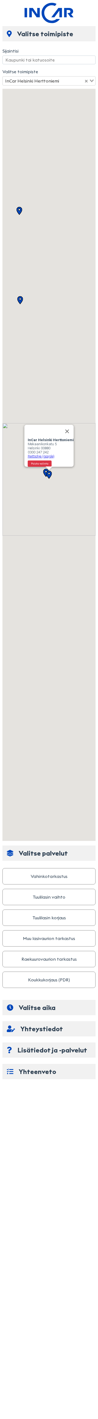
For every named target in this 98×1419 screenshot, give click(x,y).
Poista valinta (39, 463)
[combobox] (49, 81)
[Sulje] (67, 431)
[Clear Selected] (86, 81)
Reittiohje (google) (41, 456)
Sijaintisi (10, 51)
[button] (19, 211)
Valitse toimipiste (20, 71)
